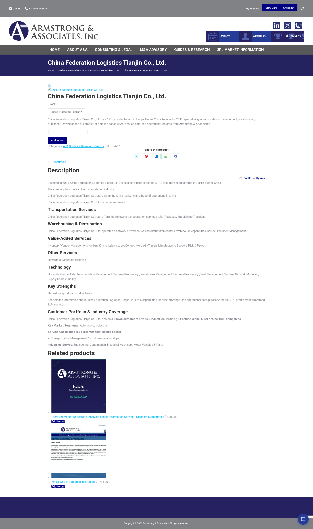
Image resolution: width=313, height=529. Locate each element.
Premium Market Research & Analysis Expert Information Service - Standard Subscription (108, 417)
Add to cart (57, 140)
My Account (252, 8)
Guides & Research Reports (86, 146)
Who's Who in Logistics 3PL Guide (73, 481)
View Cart (271, 7)
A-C (65, 146)
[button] (49, 85)
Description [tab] (58, 162)
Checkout (288, 7)
